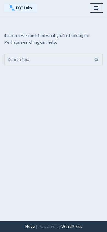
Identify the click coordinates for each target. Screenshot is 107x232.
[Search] (97, 59)
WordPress (71, 226)
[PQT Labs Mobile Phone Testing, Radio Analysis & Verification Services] (20, 8)
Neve (30, 226)
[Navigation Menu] (96, 8)
